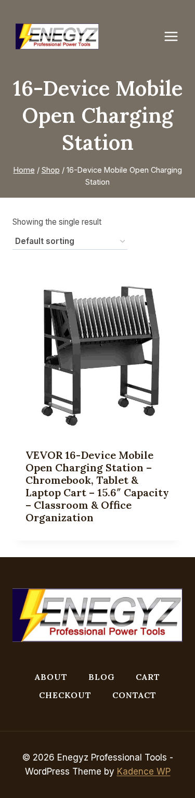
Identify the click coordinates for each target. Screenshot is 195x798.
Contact (134, 695)
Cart (148, 677)
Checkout (65, 695)
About (51, 677)
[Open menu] (176, 36)
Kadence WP (144, 771)
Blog (101, 677)
